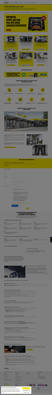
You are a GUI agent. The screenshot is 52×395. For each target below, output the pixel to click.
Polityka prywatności (15, 391)
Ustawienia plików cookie (26, 392)
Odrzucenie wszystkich (26, 390)
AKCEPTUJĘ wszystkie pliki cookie (26, 388)
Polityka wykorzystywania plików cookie (8, 391)
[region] (16, 390)
